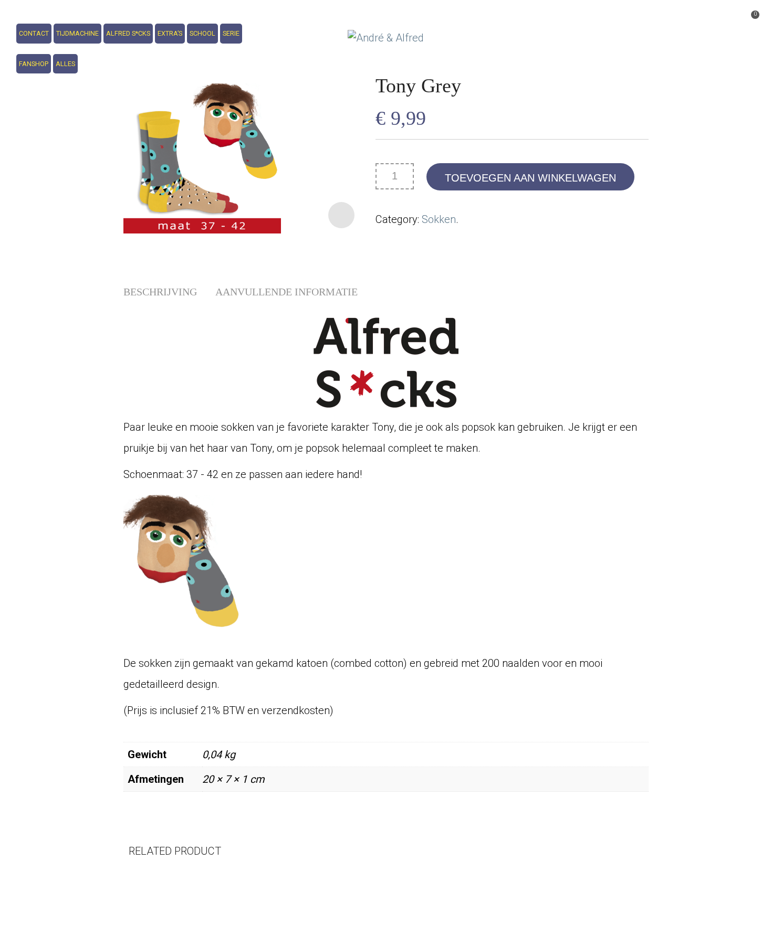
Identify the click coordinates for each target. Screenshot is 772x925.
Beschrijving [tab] (160, 291)
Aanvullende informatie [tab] (286, 291)
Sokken (439, 219)
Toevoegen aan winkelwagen (530, 178)
